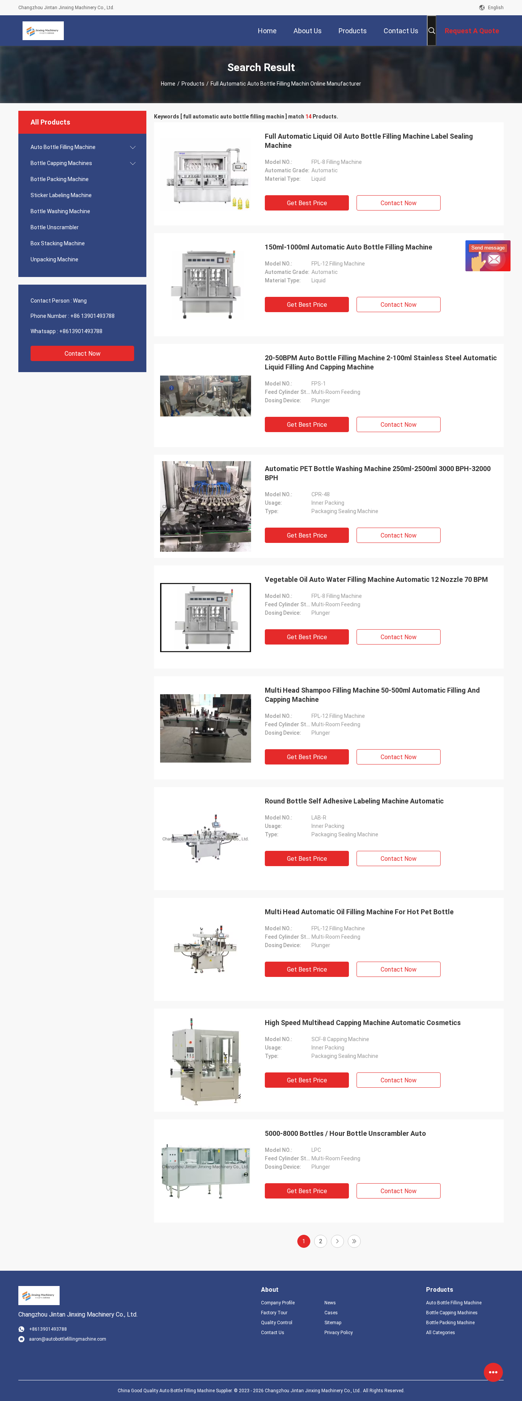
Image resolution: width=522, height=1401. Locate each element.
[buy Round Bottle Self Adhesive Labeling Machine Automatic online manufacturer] (205, 839)
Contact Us (272, 1332)
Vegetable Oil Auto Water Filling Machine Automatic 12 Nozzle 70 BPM (376, 579)
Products (193, 84)
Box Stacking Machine (58, 243)
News (330, 1302)
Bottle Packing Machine (60, 179)
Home (168, 84)
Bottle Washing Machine (60, 211)
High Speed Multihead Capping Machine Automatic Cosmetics (363, 1023)
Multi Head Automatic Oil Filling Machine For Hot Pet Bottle (359, 912)
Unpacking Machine (54, 259)
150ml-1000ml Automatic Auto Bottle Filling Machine (348, 247)
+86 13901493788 (92, 316)
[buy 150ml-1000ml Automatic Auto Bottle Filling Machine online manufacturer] (205, 285)
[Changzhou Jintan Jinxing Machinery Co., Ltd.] (43, 31)
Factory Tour (274, 1312)
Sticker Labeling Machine (61, 195)
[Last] (354, 1241)
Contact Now (83, 353)
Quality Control (276, 1322)
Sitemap (332, 1322)
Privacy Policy (338, 1332)
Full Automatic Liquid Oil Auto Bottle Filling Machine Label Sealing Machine (369, 140)
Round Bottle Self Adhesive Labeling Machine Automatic (354, 801)
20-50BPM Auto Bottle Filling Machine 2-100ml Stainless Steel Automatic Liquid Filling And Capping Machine (381, 362)
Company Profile (278, 1302)
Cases (331, 1312)
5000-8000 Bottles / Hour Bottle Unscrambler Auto (345, 1133)
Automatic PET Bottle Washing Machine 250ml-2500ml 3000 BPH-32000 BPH (378, 473)
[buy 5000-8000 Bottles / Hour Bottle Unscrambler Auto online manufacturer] (205, 1171)
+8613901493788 (80, 331)
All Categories (440, 1332)
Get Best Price (307, 203)
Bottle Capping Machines (61, 163)
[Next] (337, 1241)
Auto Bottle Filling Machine (63, 147)
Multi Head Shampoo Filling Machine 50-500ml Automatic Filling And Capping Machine (372, 694)
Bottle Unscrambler (55, 227)
